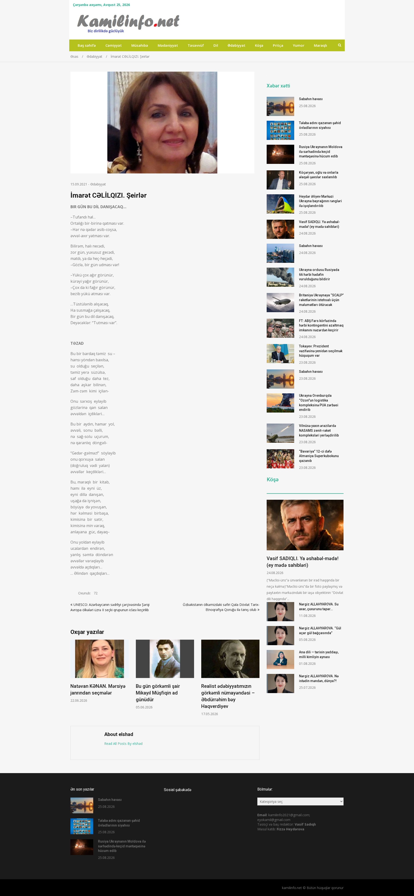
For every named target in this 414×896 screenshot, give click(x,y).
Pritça (278, 45)
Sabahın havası (311, 99)
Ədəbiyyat (236, 45)
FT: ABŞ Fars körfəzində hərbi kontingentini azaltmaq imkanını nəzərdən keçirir (321, 325)
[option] (99, 671)
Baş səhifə (87, 45)
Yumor (298, 45)
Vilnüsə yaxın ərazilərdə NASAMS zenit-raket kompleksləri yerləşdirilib (319, 430)
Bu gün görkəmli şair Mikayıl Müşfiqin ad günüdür (158, 692)
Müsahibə (139, 45)
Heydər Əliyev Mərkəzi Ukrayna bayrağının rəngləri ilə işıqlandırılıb (320, 201)
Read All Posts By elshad (123, 743)
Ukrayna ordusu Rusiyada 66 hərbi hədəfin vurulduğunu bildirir (319, 274)
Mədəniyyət (168, 45)
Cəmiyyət (113, 45)
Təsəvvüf (196, 45)
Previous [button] (73, 680)
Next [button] (256, 680)
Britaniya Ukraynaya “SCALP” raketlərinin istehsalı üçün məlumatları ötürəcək (321, 299)
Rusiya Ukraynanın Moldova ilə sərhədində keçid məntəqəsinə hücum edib (320, 151)
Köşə (259, 45)
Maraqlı (320, 45)
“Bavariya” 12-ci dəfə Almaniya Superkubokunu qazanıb (319, 456)
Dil (215, 45)
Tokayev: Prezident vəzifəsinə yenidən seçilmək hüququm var (320, 350)
